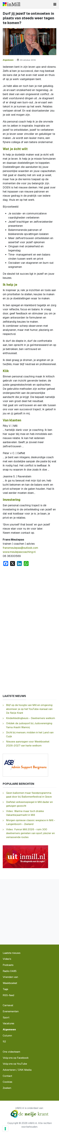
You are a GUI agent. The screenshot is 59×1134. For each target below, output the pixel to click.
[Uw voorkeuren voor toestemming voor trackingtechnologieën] (5, 1129)
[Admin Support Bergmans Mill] (25, 764)
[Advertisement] (29, 599)
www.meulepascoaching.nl (19, 552)
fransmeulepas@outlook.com (20, 548)
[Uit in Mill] (25, 856)
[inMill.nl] (11, 4)
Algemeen (8, 60)
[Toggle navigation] (54, 4)
